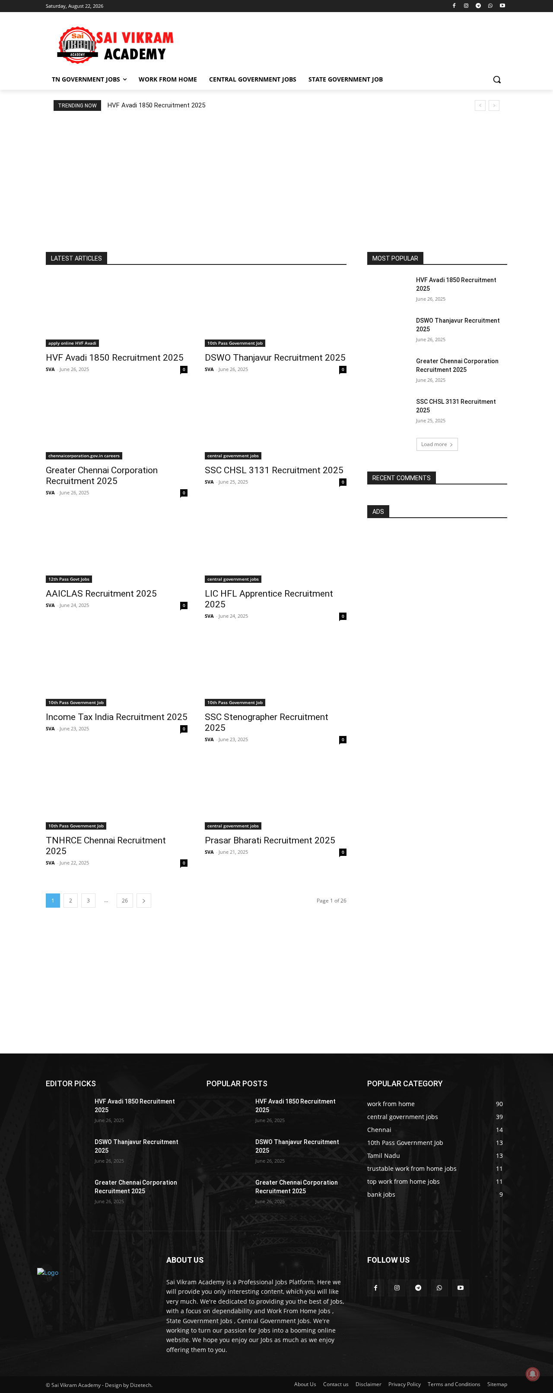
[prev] (480, 105)
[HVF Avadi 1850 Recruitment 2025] (117, 311)
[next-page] (144, 900)
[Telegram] (478, 6)
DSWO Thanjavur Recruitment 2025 (275, 357)
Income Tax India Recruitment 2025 (117, 717)
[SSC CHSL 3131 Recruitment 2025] (275, 424)
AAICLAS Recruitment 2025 (101, 593)
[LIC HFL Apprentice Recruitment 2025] (275, 547)
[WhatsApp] (490, 6)
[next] (494, 105)
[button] (496, 79)
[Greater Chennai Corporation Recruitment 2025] (117, 424)
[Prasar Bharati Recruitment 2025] (275, 794)
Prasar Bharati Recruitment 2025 (270, 840)
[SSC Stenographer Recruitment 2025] (275, 670)
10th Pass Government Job (235, 343)
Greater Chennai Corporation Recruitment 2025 (102, 475)
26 (125, 900)
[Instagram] (466, 6)
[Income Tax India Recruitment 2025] (117, 670)
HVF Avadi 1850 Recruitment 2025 (156, 105)
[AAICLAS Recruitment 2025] (117, 547)
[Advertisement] (341, 43)
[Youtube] (502, 6)
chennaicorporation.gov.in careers (84, 456)
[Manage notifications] (533, 1374)
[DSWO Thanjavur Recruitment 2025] (275, 311)
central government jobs (233, 456)
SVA (50, 369)
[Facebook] (454, 6)
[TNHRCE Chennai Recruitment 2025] (117, 794)
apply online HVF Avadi (72, 343)
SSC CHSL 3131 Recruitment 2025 (274, 470)
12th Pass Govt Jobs (68, 579)
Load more (434, 444)
